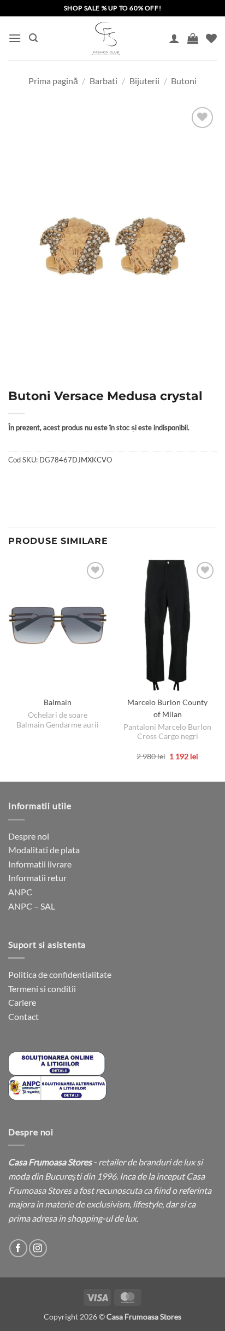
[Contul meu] (174, 38)
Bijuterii (144, 80)
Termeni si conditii (42, 988)
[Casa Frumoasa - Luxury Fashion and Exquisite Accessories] (106, 38)
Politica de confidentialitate (59, 974)
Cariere (22, 1002)
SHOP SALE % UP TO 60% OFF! (113, 8)
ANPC (20, 892)
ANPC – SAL (31, 906)
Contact (23, 1016)
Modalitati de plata (44, 850)
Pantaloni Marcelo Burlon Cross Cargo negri (167, 732)
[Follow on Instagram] (38, 1248)
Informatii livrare (40, 864)
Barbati (103, 80)
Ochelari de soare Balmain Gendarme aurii (57, 720)
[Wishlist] (211, 38)
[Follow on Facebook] (18, 1248)
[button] (14, 38)
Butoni (184, 80)
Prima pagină (53, 80)
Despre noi (28, 836)
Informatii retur (37, 877)
